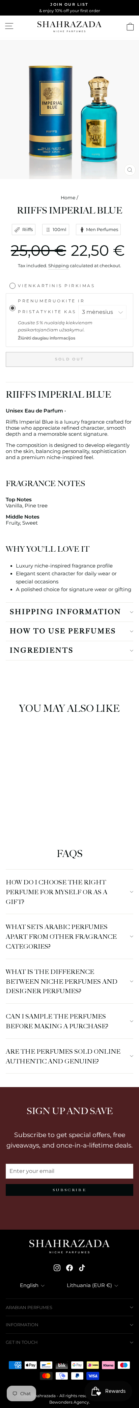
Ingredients (42, 651)
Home (68, 197)
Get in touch (22, 1342)
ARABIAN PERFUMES (29, 1307)
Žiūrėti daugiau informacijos (46, 338)
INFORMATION (22, 1324)
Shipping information (65, 612)
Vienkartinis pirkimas (56, 285)
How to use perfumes (63, 631)
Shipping (58, 265)
